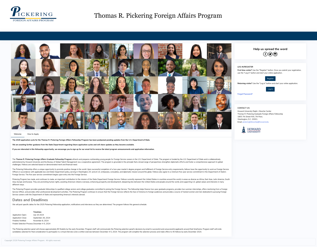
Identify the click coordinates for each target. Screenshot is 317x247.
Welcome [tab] (17, 134)
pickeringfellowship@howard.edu (256, 122)
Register (270, 78)
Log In (270, 89)
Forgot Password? (245, 94)
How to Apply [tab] (33, 134)
